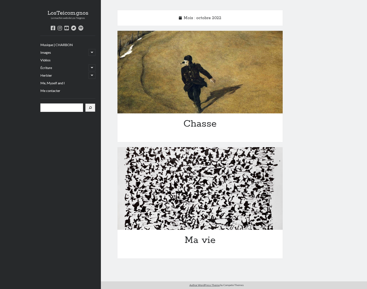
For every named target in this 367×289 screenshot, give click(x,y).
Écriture (46, 68)
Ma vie (200, 188)
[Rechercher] (90, 108)
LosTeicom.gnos (68, 13)
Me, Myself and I (52, 83)
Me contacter (50, 91)
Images (45, 52)
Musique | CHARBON (56, 45)
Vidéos (45, 60)
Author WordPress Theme (204, 285)
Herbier (46, 75)
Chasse (200, 72)
